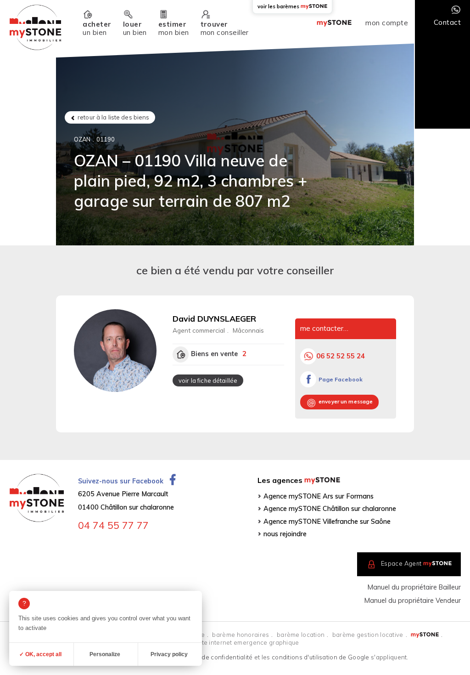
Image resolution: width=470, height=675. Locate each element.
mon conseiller (225, 28)
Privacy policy (169, 654)
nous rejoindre (285, 534)
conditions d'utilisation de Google (320, 657)
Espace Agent (416, 563)
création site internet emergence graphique (235, 642)
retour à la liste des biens (113, 117)
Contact (447, 22)
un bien (97, 28)
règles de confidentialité (216, 657)
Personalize (105, 654)
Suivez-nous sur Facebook (121, 481)
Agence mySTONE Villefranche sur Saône (327, 521)
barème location (301, 634)
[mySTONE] (35, 27)
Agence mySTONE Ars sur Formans (318, 496)
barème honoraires (240, 634)
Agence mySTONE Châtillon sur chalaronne (329, 509)
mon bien (173, 28)
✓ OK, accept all (40, 654)
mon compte (386, 23)
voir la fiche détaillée (208, 380)
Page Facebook (341, 379)
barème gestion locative (367, 634)
